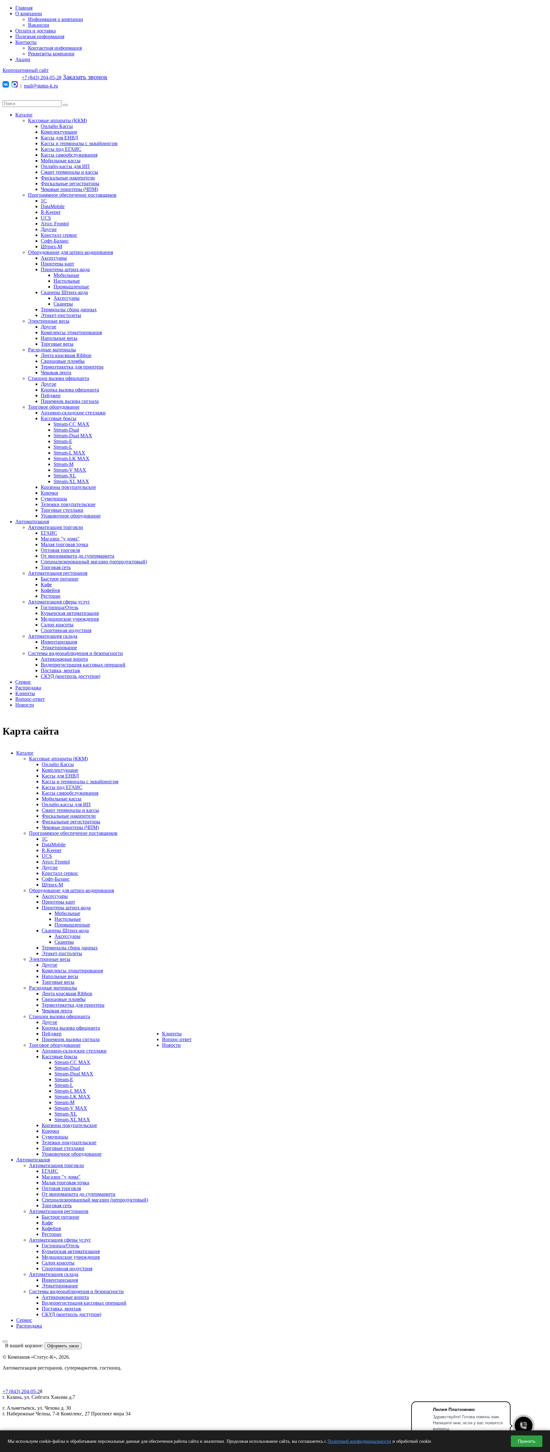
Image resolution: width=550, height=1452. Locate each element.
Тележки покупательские (68, 504)
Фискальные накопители (68, 177)
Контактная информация (55, 48)
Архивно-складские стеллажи (73, 412)
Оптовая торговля (60, 550)
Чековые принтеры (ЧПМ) (69, 189)
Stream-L (62, 447)
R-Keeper (50, 212)
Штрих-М (51, 246)
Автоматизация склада (52, 636)
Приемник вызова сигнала (70, 401)
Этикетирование (59, 647)
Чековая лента (56, 372)
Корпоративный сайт (26, 70)
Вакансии (38, 25)
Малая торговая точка (64, 544)
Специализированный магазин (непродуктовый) (94, 561)
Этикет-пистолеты (61, 315)
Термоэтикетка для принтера (72, 367)
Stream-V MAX (69, 470)
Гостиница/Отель (59, 607)
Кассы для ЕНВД (59, 137)
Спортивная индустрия (66, 630)
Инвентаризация (59, 642)
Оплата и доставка (35, 30)
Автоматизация (32, 521)
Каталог (24, 114)
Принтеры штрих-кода (65, 269)
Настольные (66, 281)
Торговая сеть (56, 567)
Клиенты (25, 693)
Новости (24, 705)
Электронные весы (48, 321)
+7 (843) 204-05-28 (41, 77)
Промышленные (71, 286)
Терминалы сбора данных (69, 309)
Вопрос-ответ (30, 699)
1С (44, 200)
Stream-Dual (66, 430)
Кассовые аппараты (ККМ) (57, 120)
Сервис (23, 682)
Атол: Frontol (55, 223)
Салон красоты (57, 624)
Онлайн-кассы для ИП (65, 166)
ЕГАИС (49, 533)
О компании (28, 13)
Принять (526, 1441)
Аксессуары (54, 258)
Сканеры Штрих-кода (64, 292)
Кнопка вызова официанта (70, 389)
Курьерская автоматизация (70, 613)
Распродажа (28, 687)
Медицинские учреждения (70, 619)
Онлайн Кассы (57, 126)
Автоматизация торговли (55, 527)
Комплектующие (59, 132)
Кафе (46, 584)
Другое (48, 326)
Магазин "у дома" (60, 538)
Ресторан (50, 596)
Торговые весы (57, 344)
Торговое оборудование (54, 407)
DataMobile (53, 206)
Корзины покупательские (68, 487)
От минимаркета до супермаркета (77, 556)
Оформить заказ (63, 1345)
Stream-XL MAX (71, 481)
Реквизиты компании (51, 53)
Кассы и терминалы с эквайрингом (79, 143)
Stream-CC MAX (71, 424)
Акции (22, 59)
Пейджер (50, 395)
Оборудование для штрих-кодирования (70, 252)
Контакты (26, 42)
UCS (46, 218)
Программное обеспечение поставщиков (72, 195)
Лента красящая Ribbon (66, 355)
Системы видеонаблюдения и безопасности (75, 653)
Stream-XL (64, 475)
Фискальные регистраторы (70, 183)
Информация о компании (55, 19)
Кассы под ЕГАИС (61, 149)
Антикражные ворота (64, 659)
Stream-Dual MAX (72, 435)
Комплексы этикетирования (71, 332)
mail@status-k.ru (41, 85)
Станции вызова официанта (58, 378)
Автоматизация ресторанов (58, 573)
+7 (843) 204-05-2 (21, 1391)
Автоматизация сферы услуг (59, 601)
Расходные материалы (52, 349)
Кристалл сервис (59, 235)
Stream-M (63, 464)
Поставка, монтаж (60, 670)
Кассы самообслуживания (69, 155)
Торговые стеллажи (62, 510)
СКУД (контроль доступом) (70, 676)
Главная (23, 8)
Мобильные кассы (61, 160)
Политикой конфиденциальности (359, 1441)
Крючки (49, 493)
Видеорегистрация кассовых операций (83, 664)
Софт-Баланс (55, 240)
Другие (49, 229)
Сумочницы (54, 498)
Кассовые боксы (58, 418)
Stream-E (62, 441)
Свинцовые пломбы (63, 361)
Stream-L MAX (69, 452)
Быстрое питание (59, 579)
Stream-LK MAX (71, 458)
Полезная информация (39, 36)
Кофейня (50, 590)
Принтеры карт (57, 263)
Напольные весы (59, 338)
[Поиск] (65, 105)
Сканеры (63, 304)
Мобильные (66, 275)
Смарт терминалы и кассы (69, 172)
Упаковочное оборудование (71, 515)
